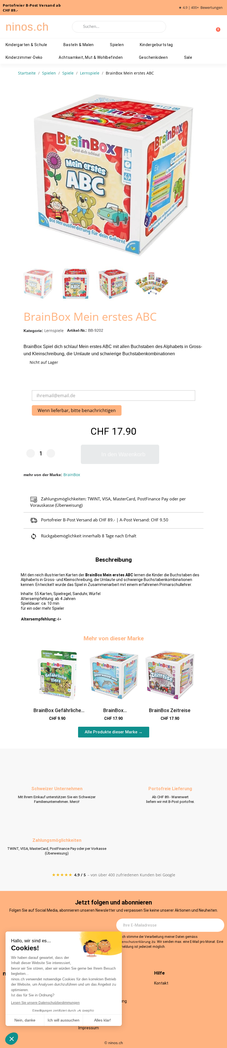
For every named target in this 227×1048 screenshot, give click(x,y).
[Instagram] (34, 925)
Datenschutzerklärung (133, 941)
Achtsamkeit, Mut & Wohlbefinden (91, 57)
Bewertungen (211, 7)
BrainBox (71, 474)
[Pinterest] (80, 925)
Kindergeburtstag (156, 45)
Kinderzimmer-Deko (24, 57)
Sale (188, 57)
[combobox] (119, 26)
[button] (200, 175)
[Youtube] (64, 925)
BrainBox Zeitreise (169, 710)
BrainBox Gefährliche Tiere (57, 713)
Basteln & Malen (78, 45)
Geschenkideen (153, 57)
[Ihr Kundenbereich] (207, 26)
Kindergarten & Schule (26, 45)
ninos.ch (27, 27)
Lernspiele (54, 330)
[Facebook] (49, 925)
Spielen (117, 45)
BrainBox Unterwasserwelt (113, 713)
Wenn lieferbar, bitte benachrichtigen (77, 410)
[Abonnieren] (217, 925)
